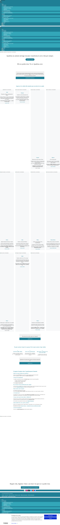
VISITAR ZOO (4, 30)
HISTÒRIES (3, 22)
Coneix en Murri (37, 329)
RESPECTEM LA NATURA (8, 15)
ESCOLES (3, 13)
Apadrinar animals (30, 59)
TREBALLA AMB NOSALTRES (8, 18)
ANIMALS (3, 14)
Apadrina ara (30, 338)
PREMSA (5, 46)
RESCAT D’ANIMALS (7, 16)
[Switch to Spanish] (3, 23)
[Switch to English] (3, 25)
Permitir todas (50, 515)
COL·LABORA (4, 31)
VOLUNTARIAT (6, 45)
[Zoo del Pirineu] (2, 26)
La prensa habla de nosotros (11, 496)
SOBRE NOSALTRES (5, 17)
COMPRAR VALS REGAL (8, 37)
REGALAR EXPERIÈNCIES (6, 11)
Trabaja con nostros (4, 496)
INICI (2, 4)
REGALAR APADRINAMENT (8, 38)
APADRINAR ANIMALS (30, 77)
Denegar (50, 518)
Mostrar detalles (14, 523)
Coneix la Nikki (22, 266)
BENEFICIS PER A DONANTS (8, 6)
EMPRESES (5, 9)
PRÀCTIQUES (6, 19)
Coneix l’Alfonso (53, 166)
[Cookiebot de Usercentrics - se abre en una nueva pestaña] (6, 523)
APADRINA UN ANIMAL (7, 8)
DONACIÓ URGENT (7, 10)
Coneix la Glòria (7, 248)
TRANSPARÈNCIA (6, 21)
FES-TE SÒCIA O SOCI (7, 7)
